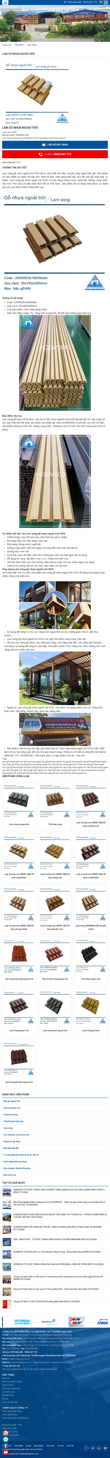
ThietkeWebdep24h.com (28, 1454)
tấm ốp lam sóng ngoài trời (64, 764)
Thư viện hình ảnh (10, 1402)
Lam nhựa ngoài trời (90, 979)
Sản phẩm (19, 45)
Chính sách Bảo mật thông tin (15, 1418)
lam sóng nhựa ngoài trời (39, 764)
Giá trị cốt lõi (7, 1385)
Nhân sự (6, 1378)
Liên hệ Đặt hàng (58, 144)
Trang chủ (6, 45)
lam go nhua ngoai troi (34, 761)
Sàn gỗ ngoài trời (12, 1101)
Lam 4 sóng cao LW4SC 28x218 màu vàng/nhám (19, 876)
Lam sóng (8, 1128)
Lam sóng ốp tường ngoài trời (19, 979)
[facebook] (86, 1447)
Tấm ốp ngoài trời (12, 1108)
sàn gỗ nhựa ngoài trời (16, 767)
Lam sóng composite (19, 824)
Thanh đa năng (11, 1114)
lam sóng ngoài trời (53, 767)
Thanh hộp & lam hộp (13, 1121)
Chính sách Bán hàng (11, 1411)
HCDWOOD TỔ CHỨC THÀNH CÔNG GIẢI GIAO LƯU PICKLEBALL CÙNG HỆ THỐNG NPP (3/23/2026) (58, 1264)
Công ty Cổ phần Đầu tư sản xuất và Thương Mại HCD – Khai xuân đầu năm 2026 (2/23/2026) (56, 1289)
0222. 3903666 (13, 1348)
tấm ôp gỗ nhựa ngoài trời (35, 770)
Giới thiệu (18, 1446)
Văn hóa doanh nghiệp (12, 1381)
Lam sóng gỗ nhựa (91, 1030)
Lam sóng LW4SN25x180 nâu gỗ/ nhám (91, 927)
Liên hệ (70, 1446)
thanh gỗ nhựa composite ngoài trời (63, 770)
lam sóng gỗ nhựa (36, 767)
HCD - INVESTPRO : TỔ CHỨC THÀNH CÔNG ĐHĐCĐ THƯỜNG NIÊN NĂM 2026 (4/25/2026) (55, 1239)
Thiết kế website (8, 1454)
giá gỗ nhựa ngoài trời (55, 761)
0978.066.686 (74, 2)
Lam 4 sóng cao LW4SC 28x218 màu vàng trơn (54, 876)
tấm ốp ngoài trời (14, 770)
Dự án (28, 1446)
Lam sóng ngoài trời (19, 1030)
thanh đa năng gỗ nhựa (49, 773)
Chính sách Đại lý (9, 1414)
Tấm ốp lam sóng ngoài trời (55, 979)
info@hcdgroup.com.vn (19, 1359)
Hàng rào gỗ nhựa (12, 1141)
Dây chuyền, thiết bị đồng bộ (17, 1168)
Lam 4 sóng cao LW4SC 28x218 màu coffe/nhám (90, 876)
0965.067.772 (90, 2)
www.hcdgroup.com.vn (21, 1362)
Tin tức (60, 1446)
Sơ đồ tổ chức (8, 1392)
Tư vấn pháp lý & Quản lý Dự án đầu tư (21, 1155)
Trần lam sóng (55, 824)
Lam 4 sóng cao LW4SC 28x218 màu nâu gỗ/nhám (19, 927)
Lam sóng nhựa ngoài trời (55, 1030)
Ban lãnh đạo (8, 1395)
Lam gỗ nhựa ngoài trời (57, 138)
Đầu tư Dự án (10, 1175)
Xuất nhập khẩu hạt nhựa (15, 1161)
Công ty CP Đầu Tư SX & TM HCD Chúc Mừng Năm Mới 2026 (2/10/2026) (46, 1301)
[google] (99, 1447)
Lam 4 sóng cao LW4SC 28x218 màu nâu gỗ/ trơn (54, 927)
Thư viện (50, 1446)
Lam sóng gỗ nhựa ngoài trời (19, 1082)
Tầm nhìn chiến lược (11, 1388)
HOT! (19, 162)
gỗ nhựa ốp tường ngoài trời (74, 773)
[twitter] (92, 1447)
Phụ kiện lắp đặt (11, 1148)
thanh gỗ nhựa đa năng (17, 764)
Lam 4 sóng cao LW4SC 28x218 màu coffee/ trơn (90, 824)
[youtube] (105, 1447)
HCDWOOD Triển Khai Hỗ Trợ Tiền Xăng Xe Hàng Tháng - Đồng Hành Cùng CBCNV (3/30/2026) (57, 1252)
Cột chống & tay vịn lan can (16, 1135)
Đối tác (5, 1399)
